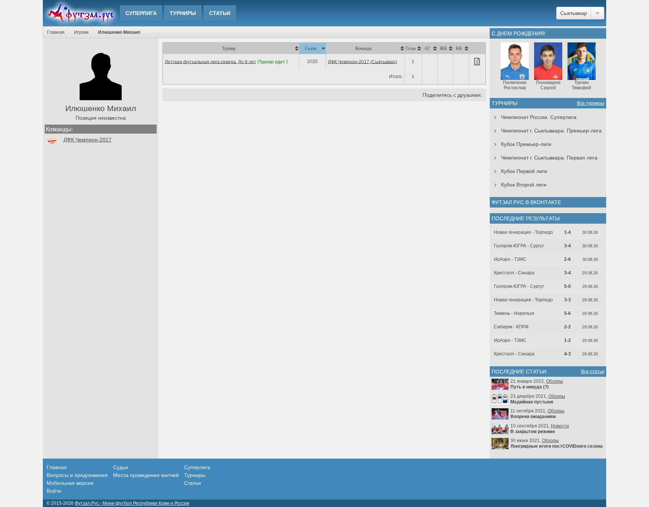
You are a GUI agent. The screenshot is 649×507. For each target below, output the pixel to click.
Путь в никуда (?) (529, 387)
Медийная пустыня (531, 402)
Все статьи (592, 371)
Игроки (81, 32)
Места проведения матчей (146, 475)
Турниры (183, 13)
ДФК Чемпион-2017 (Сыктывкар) (362, 61)
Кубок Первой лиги (524, 171)
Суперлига (141, 13)
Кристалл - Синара (514, 272)
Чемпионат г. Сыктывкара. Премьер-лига (551, 131)
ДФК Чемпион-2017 (87, 140)
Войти (54, 491)
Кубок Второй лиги (523, 185)
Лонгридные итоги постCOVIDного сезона (556, 446)
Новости (560, 426)
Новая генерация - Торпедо (523, 232)
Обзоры (554, 381)
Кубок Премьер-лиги (526, 144)
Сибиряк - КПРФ (511, 326)
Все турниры (590, 103)
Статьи (219, 13)
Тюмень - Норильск (514, 313)
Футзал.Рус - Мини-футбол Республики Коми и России (132, 503)
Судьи (120, 467)
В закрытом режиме (532, 431)
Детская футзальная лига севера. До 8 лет (210, 61)
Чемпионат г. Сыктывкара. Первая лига (549, 158)
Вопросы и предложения (77, 475)
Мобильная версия (70, 483)
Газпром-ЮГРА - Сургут (519, 245)
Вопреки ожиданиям (533, 416)
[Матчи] (477, 61)
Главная (56, 32)
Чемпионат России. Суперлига (539, 117)
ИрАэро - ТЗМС (510, 259)
